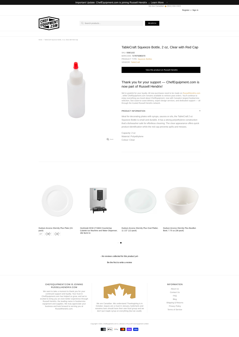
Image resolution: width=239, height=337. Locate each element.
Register (185, 10)
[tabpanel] (140, 206)
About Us (175, 289)
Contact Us (175, 292)
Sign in (195, 10)
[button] (119, 262)
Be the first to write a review (119, 262)
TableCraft (135, 62)
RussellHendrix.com (191, 93)
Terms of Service (174, 309)
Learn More (157, 2)
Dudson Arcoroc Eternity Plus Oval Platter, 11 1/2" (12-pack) (140, 229)
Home (40, 39)
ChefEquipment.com (49, 23)
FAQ (175, 296)
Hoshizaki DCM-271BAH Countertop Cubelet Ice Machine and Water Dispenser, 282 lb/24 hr (98, 230)
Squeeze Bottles (145, 59)
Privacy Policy (175, 306)
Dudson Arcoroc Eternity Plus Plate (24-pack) (56, 229)
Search (152, 23)
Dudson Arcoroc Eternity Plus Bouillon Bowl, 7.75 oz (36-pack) (179, 229)
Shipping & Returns (174, 303)
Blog (175, 299)
